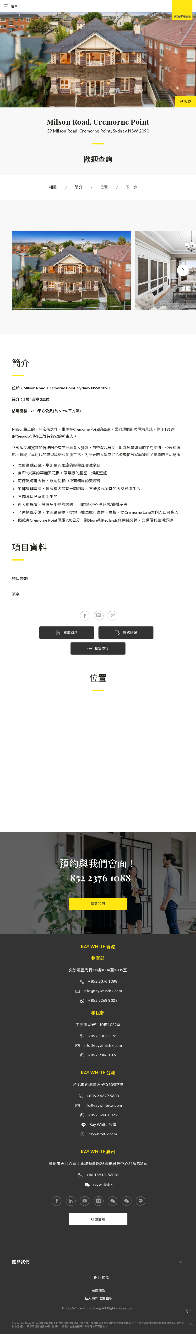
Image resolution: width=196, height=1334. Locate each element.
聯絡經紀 (129, 632)
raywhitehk (103, 1184)
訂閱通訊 (98, 1219)
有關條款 (99, 1291)
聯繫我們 (98, 904)
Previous (12, 270)
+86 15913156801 (102, 1174)
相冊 (53, 187)
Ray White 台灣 (102, 1124)
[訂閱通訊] (98, 1224)
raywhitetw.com (103, 1134)
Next (183, 270)
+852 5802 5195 (102, 1035)
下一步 (131, 187)
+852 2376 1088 (98, 877)
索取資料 (70, 632)
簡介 (78, 187)
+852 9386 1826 (102, 1055)
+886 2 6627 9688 (103, 1095)
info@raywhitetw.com (102, 1105)
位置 (104, 187)
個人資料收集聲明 (99, 1298)
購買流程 (101, 648)
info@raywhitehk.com (103, 990)
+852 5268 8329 (102, 1000)
